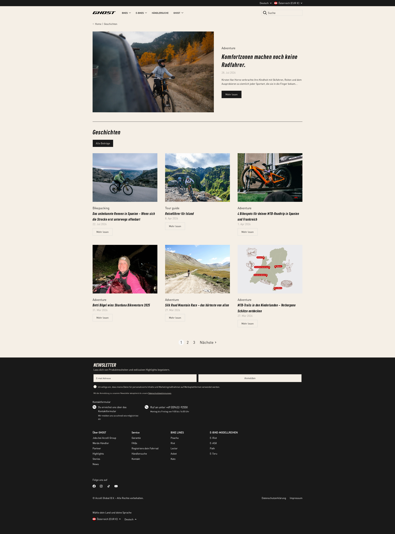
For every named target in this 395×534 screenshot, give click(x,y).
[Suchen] (265, 13)
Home (98, 23)
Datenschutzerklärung (274, 498)
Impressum (296, 498)
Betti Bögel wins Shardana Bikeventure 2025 (121, 305)
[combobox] (282, 13)
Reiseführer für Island (179, 213)
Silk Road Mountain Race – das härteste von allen (197, 305)
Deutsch (264, 3)
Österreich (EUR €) (289, 3)
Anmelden (250, 378)
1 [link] (181, 342)
